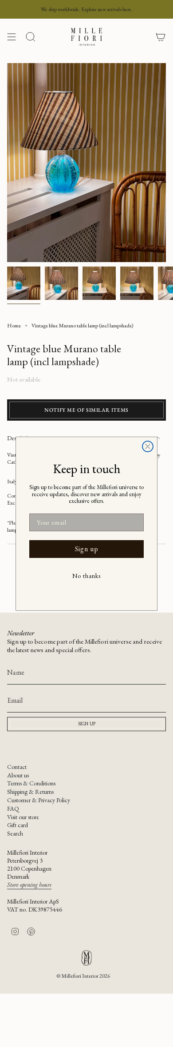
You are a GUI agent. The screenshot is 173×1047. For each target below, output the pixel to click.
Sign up (86, 548)
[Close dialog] (147, 446)
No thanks (86, 576)
